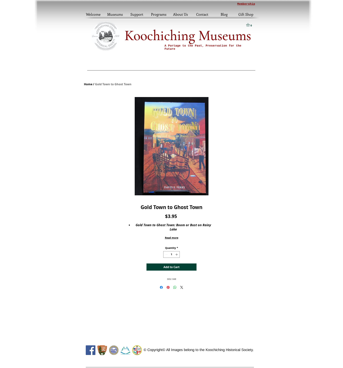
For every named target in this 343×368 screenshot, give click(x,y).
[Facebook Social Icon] (90, 350)
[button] (250, 25)
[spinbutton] (171, 254)
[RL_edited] (125, 350)
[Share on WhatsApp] (175, 287)
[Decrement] (166, 254)
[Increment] (177, 254)
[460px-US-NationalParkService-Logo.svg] (102, 350)
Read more (171, 237)
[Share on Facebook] (161, 287)
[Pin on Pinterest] (168, 287)
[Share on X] (182, 287)
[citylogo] (137, 350)
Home (88, 84)
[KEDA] (114, 350)
